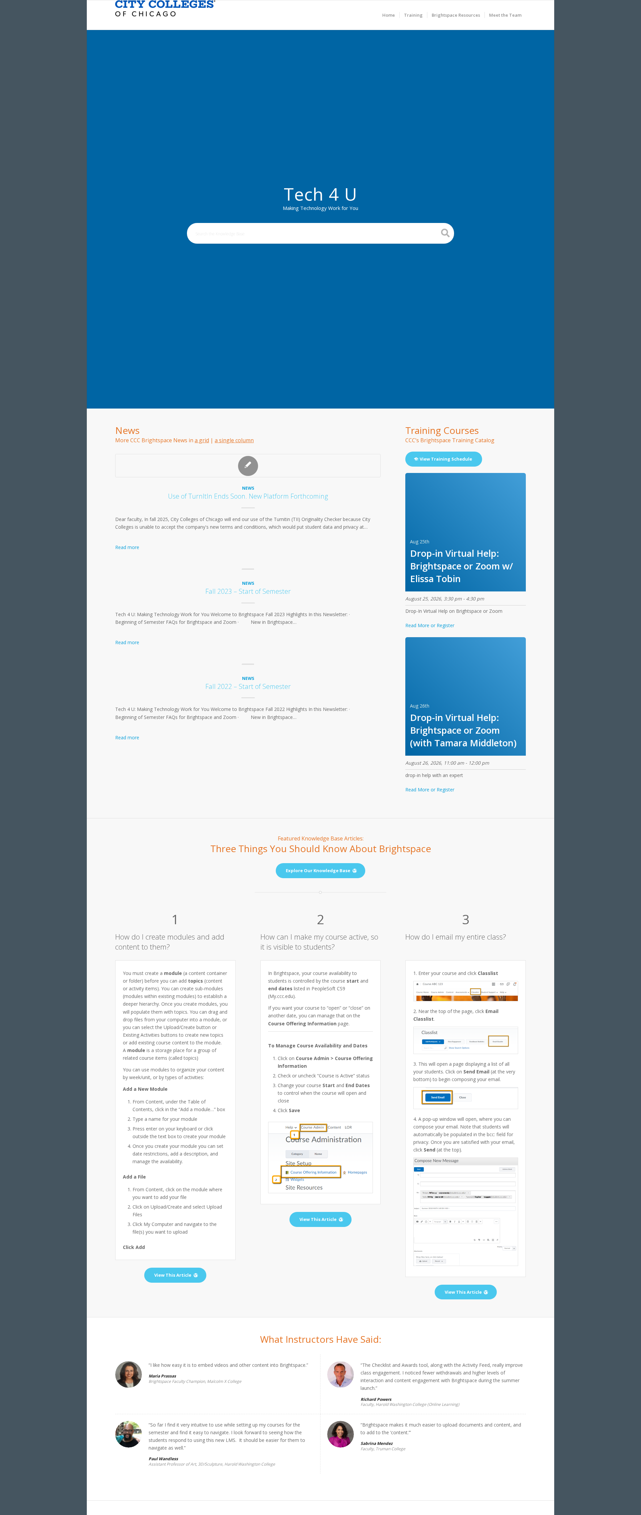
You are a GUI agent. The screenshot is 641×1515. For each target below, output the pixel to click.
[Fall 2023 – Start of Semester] (248, 570)
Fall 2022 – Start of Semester (248, 686)
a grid (202, 440)
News (248, 488)
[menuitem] (388, 15)
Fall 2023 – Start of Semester (248, 591)
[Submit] (445, 233)
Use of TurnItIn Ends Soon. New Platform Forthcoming (248, 496)
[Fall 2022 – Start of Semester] (248, 666)
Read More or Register (429, 625)
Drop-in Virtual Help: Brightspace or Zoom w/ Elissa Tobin (461, 566)
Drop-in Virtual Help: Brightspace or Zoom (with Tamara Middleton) (463, 730)
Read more (127, 547)
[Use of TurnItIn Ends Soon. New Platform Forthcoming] (248, 465)
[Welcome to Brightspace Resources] (165, 15)
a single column (234, 440)
